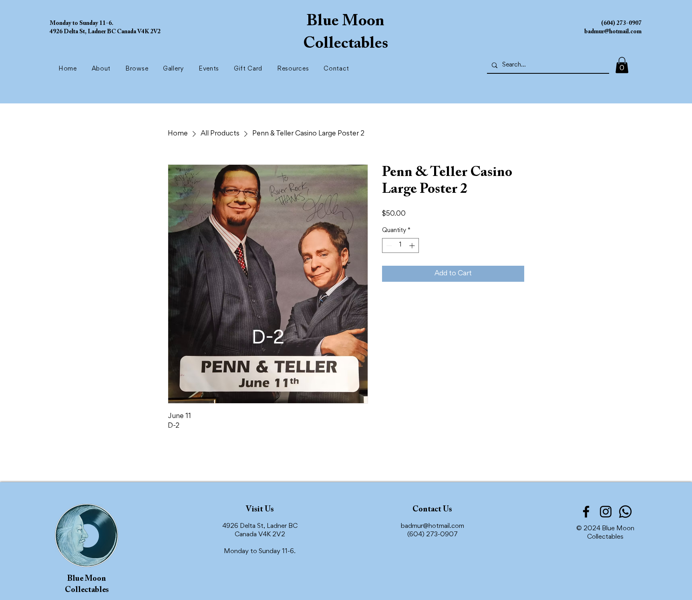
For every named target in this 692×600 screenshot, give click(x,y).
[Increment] (413, 245)
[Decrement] (388, 245)
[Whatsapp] (625, 511)
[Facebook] (586, 511)
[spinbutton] (400, 245)
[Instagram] (606, 511)
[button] (138, 69)
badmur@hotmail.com (432, 526)
